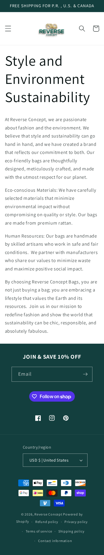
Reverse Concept (48, 514)
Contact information (55, 541)
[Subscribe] (85, 374)
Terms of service (39, 531)
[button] (8, 28)
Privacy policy (76, 522)
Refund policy (46, 522)
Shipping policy (71, 531)
